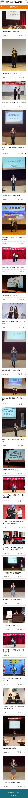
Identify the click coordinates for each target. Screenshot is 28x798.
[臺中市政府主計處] (14, 2)
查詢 (25, 2)
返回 (2, 7)
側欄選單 (2, 2)
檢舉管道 (13, 795)
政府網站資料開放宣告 (13, 792)
